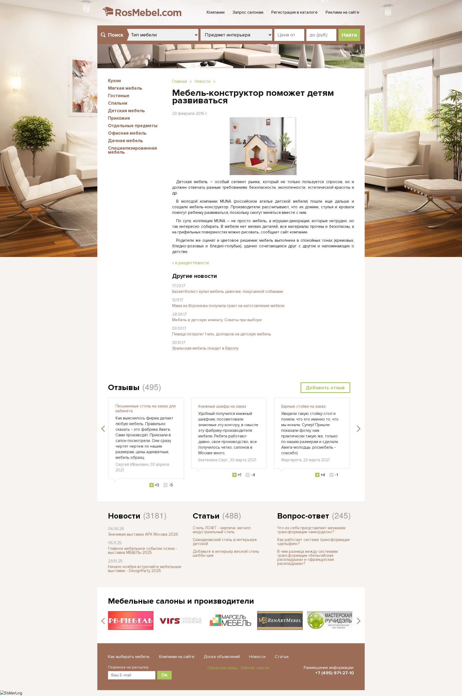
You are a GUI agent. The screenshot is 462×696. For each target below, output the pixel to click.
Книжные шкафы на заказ (222, 406)
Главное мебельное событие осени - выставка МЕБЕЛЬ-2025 (142, 550)
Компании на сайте (176, 656)
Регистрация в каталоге (294, 12)
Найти (349, 35)
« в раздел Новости (190, 262)
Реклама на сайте (342, 12)
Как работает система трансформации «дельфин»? (313, 541)
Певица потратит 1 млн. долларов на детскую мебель (221, 334)
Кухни (114, 81)
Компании (216, 12)
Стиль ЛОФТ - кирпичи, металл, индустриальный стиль (222, 529)
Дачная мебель (125, 140)
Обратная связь (222, 667)
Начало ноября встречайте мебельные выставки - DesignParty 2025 (144, 568)
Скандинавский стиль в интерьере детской (225, 541)
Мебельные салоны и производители (181, 601)
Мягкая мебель (125, 88)
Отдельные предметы (132, 125)
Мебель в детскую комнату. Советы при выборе (217, 319)
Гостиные (118, 96)
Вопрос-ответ (303, 516)
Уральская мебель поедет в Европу (205, 348)
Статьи (206, 516)
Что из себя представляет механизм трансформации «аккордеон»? (311, 529)
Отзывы (124, 387)
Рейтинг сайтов (255, 667)
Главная (179, 81)
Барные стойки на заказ (303, 406)
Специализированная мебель (132, 150)
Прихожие (119, 118)
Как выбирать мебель (129, 656)
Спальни (117, 103)
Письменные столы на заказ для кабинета (146, 408)
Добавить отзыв (325, 388)
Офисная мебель (127, 133)
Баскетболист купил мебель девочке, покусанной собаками (227, 291)
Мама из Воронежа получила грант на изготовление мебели (228, 305)
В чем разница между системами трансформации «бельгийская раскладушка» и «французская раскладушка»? (307, 557)
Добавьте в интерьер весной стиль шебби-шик (226, 553)
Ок (164, 675)
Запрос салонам (248, 12)
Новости (202, 81)
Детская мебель (126, 111)
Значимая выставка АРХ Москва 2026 (143, 534)
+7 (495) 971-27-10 (334, 673)
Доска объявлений (222, 656)
